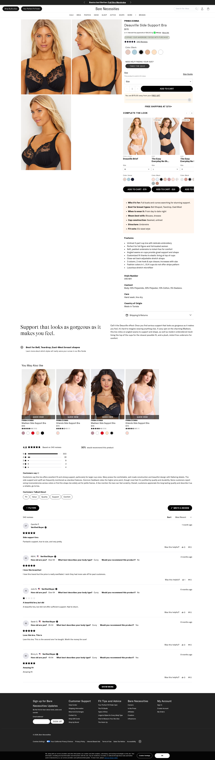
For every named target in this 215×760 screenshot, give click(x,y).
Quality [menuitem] (44, 497)
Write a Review (182, 509)
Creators (131, 715)
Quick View (38, 417)
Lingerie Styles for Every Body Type (110, 715)
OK (162, 756)
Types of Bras (103, 712)
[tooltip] (38, 473)
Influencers (132, 719)
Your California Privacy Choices (62, 741)
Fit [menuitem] (26, 497)
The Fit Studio (103, 708)
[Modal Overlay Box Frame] (144, 65)
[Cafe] (147, 54)
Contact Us (73, 715)
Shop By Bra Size (11, 9)
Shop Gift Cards (74, 719)
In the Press (132, 708)
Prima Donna (131, 21)
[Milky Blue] (134, 54)
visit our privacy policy (111, 758)
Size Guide (188, 74)
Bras (79, 15)
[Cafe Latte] (154, 54)
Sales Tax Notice (119, 741)
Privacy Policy (80, 741)
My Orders (161, 712)
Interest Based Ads (93, 741)
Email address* (38, 717)
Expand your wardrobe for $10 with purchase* (147, 37)
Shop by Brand (74, 722)
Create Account (162, 708)
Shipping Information (76, 708)
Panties (87, 15)
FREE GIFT (156, 95)
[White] (160, 54)
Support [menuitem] (55, 497)
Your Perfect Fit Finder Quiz (107, 705)
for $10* (107, 2)
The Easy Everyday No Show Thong (189, 160)
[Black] (141, 54)
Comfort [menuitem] (67, 497)
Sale (71, 15)
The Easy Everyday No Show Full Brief (161, 160)
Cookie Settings (144, 756)
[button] (209, 8)
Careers (131, 705)
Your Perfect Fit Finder (31, 9)
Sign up (57, 721)
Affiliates (131, 712)
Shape (122, 15)
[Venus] (127, 54)
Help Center (73, 705)
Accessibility (131, 741)
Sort (169, 517)
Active (113, 15)
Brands (142, 15)
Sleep (104, 15)
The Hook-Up (103, 722)
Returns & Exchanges (76, 712)
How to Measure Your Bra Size (108, 719)
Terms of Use (106, 741)
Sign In (159, 705)
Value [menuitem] (34, 497)
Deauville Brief (130, 159)
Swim (96, 15)
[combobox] (158, 81)
